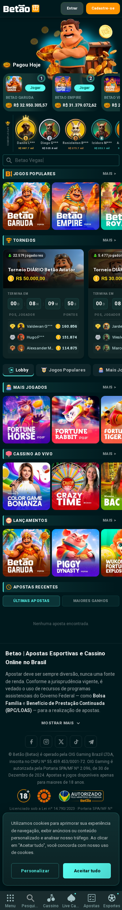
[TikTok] (76, 741)
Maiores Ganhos (90, 601)
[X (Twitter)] (61, 741)
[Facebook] (31, 741)
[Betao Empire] (75, 206)
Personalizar (35, 870)
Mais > (109, 173)
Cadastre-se (103, 8)
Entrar (72, 8)
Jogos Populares (67, 369)
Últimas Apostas (31, 601)
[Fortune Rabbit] (75, 419)
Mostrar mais (57, 723)
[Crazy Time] (75, 486)
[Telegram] (91, 741)
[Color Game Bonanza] (26, 486)
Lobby (22, 369)
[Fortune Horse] (26, 419)
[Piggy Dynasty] (75, 553)
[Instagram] (46, 741)
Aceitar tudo (87, 870)
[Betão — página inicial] (16, 8)
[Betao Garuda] (26, 206)
